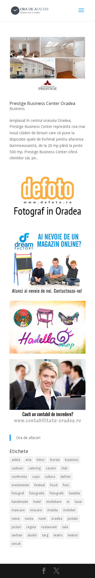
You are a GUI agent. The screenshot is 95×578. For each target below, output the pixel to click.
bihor (41, 459)
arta (28, 459)
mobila (52, 510)
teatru (58, 535)
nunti (42, 518)
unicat (16, 543)
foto (66, 485)
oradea (56, 518)
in (68, 501)
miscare (36, 510)
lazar (78, 501)
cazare (51, 468)
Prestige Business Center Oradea (42, 103)
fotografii (57, 493)
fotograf (18, 493)
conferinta (19, 476)
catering (34, 468)
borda (55, 459)
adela (16, 459)
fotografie (36, 493)
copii (36, 476)
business (71, 459)
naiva (16, 518)
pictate (73, 518)
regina (31, 527)
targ (45, 535)
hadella (74, 493)
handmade (20, 501)
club (64, 468)
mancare (18, 510)
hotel (37, 501)
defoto (65, 476)
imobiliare (53, 501)
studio (32, 535)
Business (17, 108)
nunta (29, 518)
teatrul (73, 535)
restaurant (49, 527)
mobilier (69, 510)
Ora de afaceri (28, 437)
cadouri (17, 468)
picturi (16, 527)
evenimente (20, 485)
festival (39, 485)
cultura (50, 476)
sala (65, 527)
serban (17, 535)
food (54, 485)
